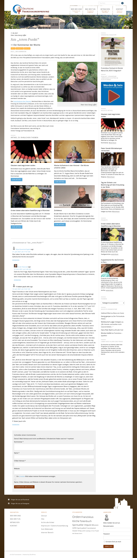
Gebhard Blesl (106, 313)
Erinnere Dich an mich (113, 542)
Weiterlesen (112, 143)
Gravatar (22, 476)
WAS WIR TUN (90, 10)
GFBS (74, 528)
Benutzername (108, 526)
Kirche (13, 48)
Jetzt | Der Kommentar (18, 51)
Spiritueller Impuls (81, 524)
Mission (95, 525)
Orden (76, 517)
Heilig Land (81, 531)
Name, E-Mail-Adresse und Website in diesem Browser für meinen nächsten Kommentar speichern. (48, 482)
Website (17, 468)
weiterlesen (114, 254)
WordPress (33, 554)
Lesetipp (88, 531)
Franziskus (87, 517)
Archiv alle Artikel (47, 522)
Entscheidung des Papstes (22, 101)
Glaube (74, 531)
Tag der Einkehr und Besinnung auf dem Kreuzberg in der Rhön (112, 184)
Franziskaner (34, 9)
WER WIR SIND (76, 10)
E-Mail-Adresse (20, 461)
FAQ (42, 519)
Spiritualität (81, 528)
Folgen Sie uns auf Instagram (20, 503)
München (27, 48)
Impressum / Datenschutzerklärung (54, 526)
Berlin (80, 533)
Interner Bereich (47, 532)
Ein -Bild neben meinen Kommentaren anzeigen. (36, 476)
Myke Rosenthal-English (23, 249)
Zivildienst (58, 210)
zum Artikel (16, 179)
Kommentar (19, 48)
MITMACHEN (105, 10)
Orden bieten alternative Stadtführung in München (30, 210)
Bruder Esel (119, 330)
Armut (93, 531)
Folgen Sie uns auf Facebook (20, 499)
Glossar (44, 516)
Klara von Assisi (118, 313)
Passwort (106, 534)
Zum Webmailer (47, 529)
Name (16, 453)
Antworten (15, 260)
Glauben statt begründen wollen (23, 165)
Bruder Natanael (22, 267)
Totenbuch (86, 521)
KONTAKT (119, 10)
